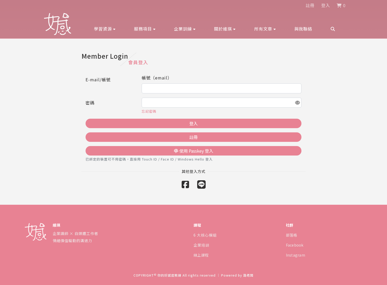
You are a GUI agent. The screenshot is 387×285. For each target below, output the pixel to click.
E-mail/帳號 (98, 79)
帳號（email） (157, 77)
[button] (105, 28)
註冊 (310, 5)
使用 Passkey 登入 (195, 151)
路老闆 (248, 275)
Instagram (295, 255)
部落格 (291, 235)
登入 (325, 5)
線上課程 (201, 255)
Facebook (295, 245)
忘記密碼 (149, 111)
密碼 (90, 102)
